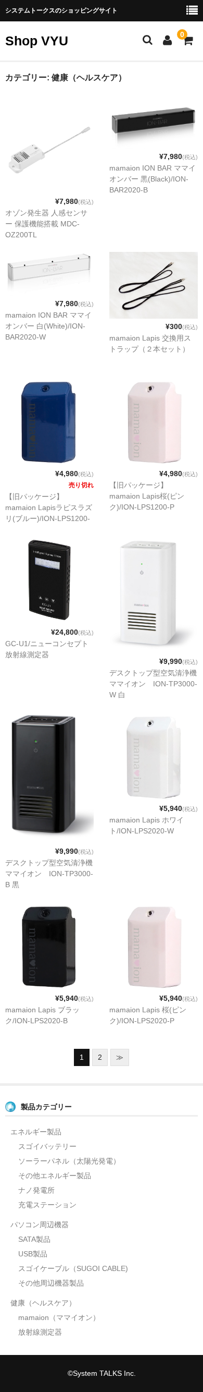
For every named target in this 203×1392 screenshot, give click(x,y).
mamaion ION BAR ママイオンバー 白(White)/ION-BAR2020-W (48, 326)
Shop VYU (36, 40)
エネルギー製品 (35, 1132)
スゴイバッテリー (47, 1146)
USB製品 (32, 1254)
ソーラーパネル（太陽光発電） (69, 1161)
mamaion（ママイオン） (59, 1317)
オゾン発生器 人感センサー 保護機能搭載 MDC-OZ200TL (46, 224)
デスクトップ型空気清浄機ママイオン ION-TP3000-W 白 (153, 684)
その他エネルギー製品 (54, 1175)
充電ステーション (47, 1205)
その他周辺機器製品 (51, 1283)
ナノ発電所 (36, 1190)
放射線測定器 (40, 1332)
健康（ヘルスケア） (43, 1303)
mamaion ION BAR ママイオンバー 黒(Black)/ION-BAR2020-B (152, 179)
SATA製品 (34, 1239)
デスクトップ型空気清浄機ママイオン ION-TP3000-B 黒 (49, 873)
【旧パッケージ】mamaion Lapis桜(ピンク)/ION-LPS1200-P (146, 496)
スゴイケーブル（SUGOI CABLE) (73, 1268)
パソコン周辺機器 (39, 1224)
